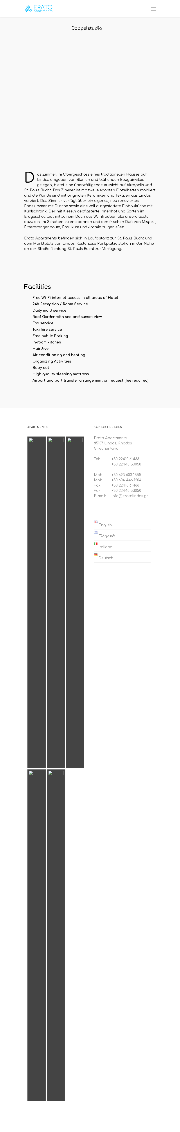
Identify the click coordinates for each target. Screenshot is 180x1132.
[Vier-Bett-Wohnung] (56, 935)
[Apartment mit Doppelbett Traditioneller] (36, 602)
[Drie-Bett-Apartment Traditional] (75, 602)
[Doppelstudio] (36, 935)
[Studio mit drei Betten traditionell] (56, 602)
